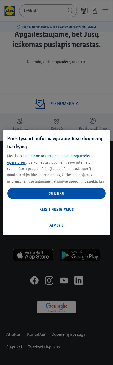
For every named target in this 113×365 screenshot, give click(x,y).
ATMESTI (56, 225)
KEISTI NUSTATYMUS (56, 209)
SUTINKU (56, 193)
